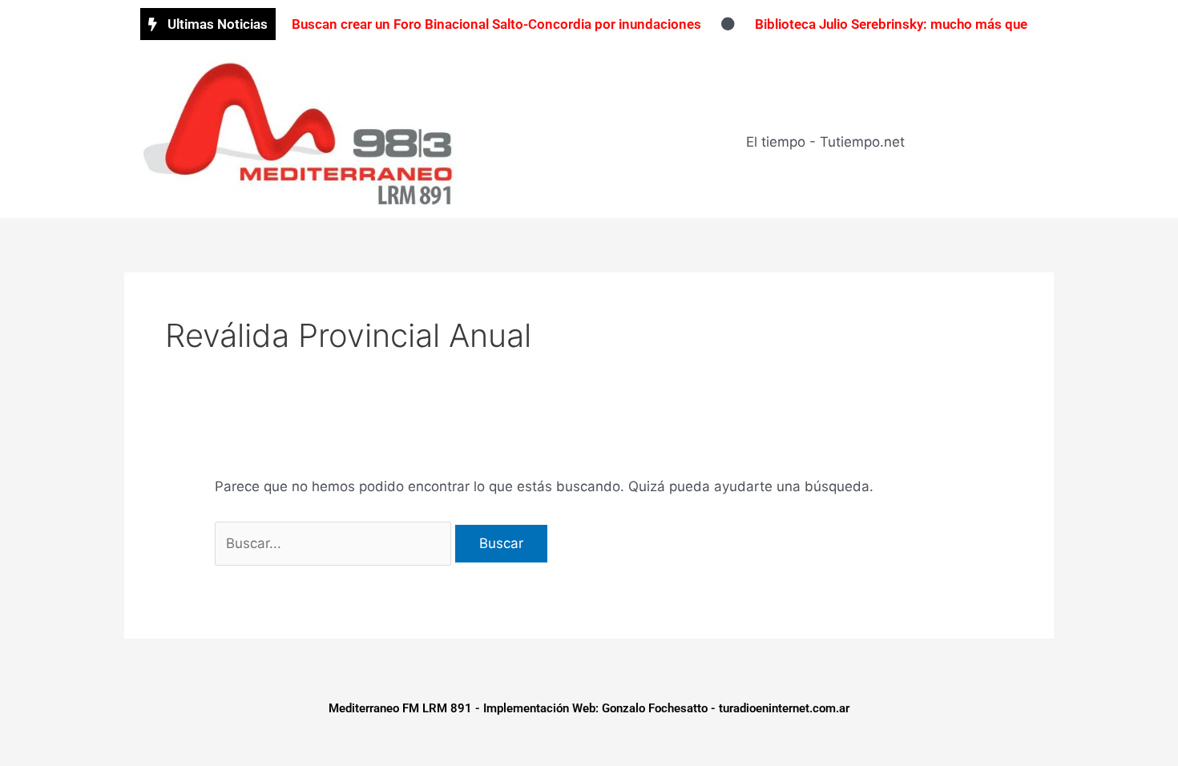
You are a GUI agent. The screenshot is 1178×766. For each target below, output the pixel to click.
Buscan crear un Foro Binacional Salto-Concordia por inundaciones (496, 24)
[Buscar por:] (335, 543)
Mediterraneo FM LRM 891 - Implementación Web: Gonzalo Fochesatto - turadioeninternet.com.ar (589, 708)
